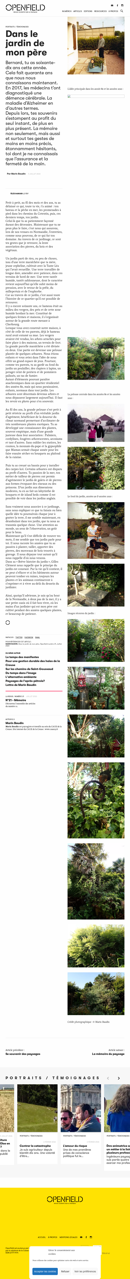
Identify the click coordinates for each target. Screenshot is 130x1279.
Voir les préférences (85, 1271)
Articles (77, 11)
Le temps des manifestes (22, 657)
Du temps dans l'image (21, 673)
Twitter (19, 637)
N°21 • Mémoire (16, 700)
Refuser (65, 1271)
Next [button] (118, 1084)
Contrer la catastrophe (35, 1145)
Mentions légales (68, 1237)
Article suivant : (108, 1052)
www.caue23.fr (51, 729)
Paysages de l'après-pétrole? (25, 681)
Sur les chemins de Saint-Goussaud (29, 669)
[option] (37, 1124)
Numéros (67, 11)
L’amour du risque (75, 1145)
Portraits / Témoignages (17, 27)
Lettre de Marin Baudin (21, 685)
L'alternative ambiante (21, 677)
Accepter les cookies (45, 1271)
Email (37, 637)
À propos (113, 11)
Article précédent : (23, 1052)
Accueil (42, 1237)
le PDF (19, 194)
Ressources (100, 11)
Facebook (29, 637)
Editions (88, 11)
